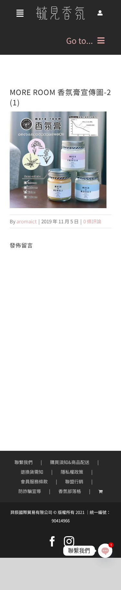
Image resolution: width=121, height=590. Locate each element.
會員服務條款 (34, 481)
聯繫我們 (24, 462)
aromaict (26, 221)
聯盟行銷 (74, 481)
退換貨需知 (32, 472)
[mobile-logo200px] (60, 8)
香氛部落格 (69, 491)
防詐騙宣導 (29, 491)
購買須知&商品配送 (69, 462)
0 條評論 (92, 221)
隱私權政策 (72, 472)
